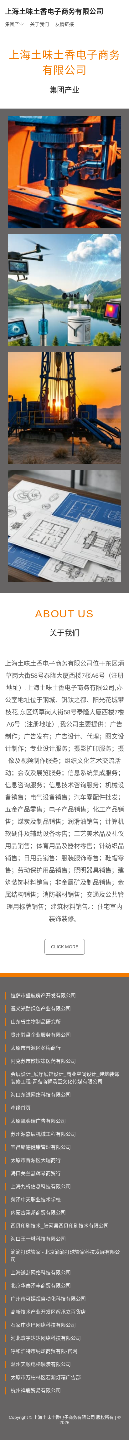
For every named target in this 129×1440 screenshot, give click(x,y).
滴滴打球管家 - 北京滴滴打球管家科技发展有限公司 (65, 1255)
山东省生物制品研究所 (36, 1021)
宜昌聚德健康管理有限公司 (41, 1147)
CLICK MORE (64, 946)
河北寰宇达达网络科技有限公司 (46, 1338)
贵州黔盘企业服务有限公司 (41, 1035)
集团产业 (14, 24)
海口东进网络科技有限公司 (41, 1094)
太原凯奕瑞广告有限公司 (38, 1121)
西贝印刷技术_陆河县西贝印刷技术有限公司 (60, 1225)
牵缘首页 (21, 1108)
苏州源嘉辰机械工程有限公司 (43, 1134)
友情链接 (64, 24)
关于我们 (39, 24)
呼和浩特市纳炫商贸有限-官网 (44, 1351)
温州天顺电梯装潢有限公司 (41, 1364)
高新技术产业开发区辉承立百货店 (48, 1312)
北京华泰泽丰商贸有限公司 (41, 1285)
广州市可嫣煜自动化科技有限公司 (48, 1298)
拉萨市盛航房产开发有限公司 (43, 995)
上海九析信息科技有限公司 (41, 1186)
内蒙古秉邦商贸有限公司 (38, 1212)
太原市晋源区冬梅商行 (36, 1048)
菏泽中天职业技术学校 (36, 1199)
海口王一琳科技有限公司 (38, 1239)
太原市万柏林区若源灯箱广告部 (46, 1377)
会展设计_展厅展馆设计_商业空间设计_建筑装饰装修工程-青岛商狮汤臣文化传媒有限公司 (65, 1078)
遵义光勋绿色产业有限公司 (41, 1008)
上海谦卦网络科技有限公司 (41, 1272)
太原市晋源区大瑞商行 (36, 1160)
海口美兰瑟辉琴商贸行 (36, 1173)
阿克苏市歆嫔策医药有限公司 (43, 1061)
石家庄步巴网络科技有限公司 (43, 1325)
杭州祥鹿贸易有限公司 (36, 1390)
